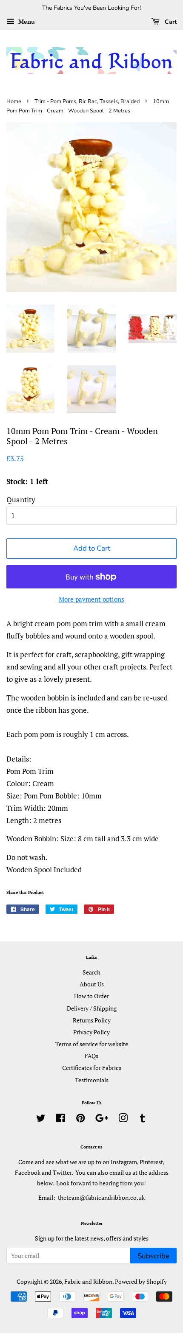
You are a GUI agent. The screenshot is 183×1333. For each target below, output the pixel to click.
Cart (170, 22)
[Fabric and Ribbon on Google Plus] (101, 1119)
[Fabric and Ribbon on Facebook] (61, 1119)
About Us (92, 984)
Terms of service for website (91, 1044)
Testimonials (92, 1080)
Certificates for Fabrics (91, 1068)
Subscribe (153, 1256)
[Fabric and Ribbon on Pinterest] (80, 1119)
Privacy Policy (91, 1032)
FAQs (91, 1056)
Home (13, 101)
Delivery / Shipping (92, 1008)
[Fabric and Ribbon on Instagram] (123, 1119)
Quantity (20, 499)
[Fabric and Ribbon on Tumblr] (142, 1119)
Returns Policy (92, 1020)
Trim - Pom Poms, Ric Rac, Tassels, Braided (87, 101)
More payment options (91, 599)
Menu (26, 21)
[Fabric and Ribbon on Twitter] (41, 1119)
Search (91, 972)
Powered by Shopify (141, 1281)
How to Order (91, 996)
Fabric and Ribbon (88, 1281)
